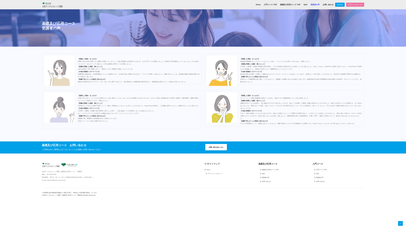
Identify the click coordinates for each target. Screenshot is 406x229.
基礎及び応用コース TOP (290, 5)
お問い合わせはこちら (216, 147)
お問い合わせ (328, 5)
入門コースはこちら (355, 5)
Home (258, 5)
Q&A (305, 5)
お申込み (340, 5)
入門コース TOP (270, 5)
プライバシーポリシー (214, 173)
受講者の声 (315, 5)
